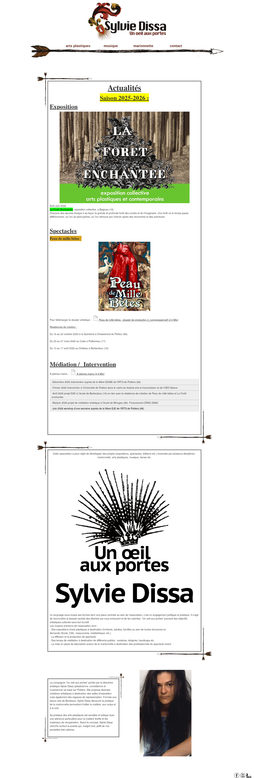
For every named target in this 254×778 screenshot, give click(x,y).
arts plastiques (78, 46)
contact (176, 46)
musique (111, 46)
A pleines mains (90, 374)
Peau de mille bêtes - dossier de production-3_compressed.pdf (138, 320)
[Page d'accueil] (127, 37)
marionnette (143, 46)
